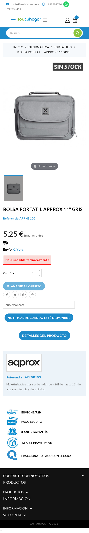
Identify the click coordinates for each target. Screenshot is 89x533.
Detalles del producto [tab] (44, 335)
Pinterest (32, 294)
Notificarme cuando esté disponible (39, 317)
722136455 (14, 9)
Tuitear (15, 294)
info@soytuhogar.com (26, 4)
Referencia (14, 377)
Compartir (6, 294)
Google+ (23, 294)
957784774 (55, 4)
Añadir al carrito (24, 286)
